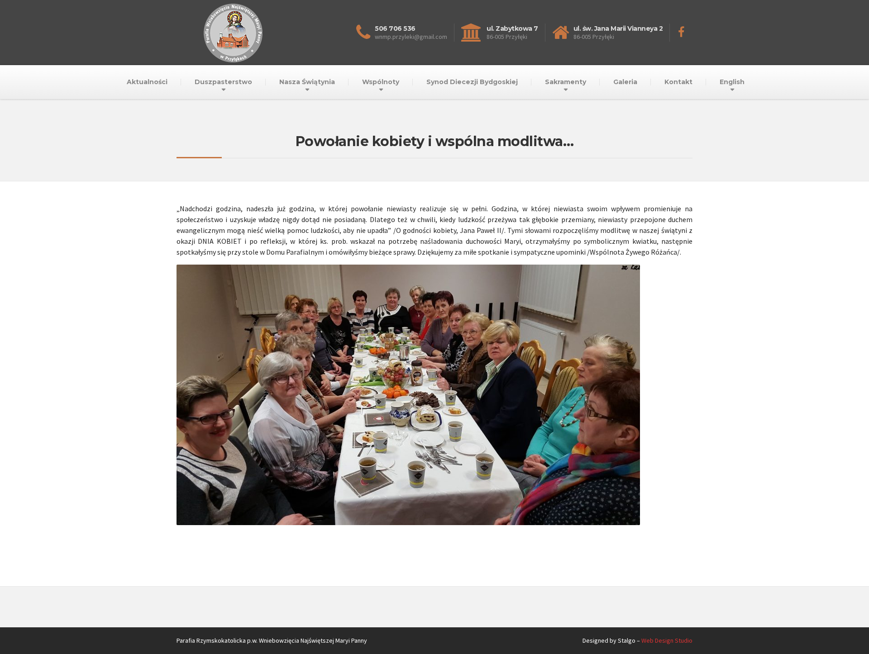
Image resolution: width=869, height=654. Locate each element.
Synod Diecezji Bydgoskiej (472, 82)
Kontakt (678, 82)
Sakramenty (565, 82)
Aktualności (147, 82)
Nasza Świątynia (307, 82)
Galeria (625, 82)
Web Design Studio (666, 640)
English (732, 82)
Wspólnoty (380, 82)
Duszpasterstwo (223, 82)
